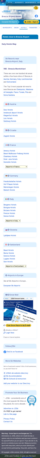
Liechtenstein (26, 79)
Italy (19, 79)
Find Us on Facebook (14, 352)
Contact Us (8, 422)
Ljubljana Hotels (10, 235)
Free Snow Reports (18, 325)
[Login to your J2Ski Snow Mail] (20, 310)
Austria (6, 79)
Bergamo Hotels (10, 205)
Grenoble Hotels (10, 162)
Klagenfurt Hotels (11, 115)
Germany (13, 79)
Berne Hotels (9, 253)
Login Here (9, 333)
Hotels (24, 28)
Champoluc (20, 89)
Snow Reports (30, 2)
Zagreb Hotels (9, 136)
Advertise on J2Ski (11, 408)
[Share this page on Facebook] (36, 16)
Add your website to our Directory (17, 383)
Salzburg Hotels (10, 121)
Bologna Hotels (10, 207)
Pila (26, 92)
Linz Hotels (8, 118)
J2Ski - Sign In (32, 22)
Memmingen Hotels (11, 187)
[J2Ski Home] (6, 12)
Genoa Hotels (9, 216)
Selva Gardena (9, 95)
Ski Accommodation (14, 376)
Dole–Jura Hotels (10, 159)
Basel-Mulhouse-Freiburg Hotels (16, 153)
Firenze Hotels (9, 213)
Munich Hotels (9, 190)
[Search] (36, 8)
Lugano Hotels (9, 259)
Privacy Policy (9, 419)
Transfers (33, 28)
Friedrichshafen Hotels (12, 181)
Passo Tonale (19, 92)
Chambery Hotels (10, 156)
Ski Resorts (7, 28)
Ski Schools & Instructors (16, 379)
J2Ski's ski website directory (16, 373)
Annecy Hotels (9, 151)
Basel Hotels (9, 250)
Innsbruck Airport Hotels (13, 113)
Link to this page (10, 414)
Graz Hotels (8, 110)
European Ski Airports (9, 22)
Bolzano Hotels (10, 210)
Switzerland (11, 82)
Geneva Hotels (9, 256)
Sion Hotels (8, 262)
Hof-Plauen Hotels (11, 184)
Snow (16, 28)
